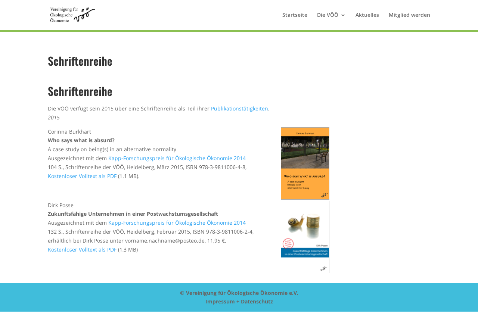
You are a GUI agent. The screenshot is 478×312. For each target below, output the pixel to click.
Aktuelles (367, 15)
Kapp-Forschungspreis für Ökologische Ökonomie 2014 (177, 158)
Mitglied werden (409, 15)
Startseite (294, 15)
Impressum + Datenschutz (239, 301)
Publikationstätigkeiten (239, 108)
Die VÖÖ (327, 15)
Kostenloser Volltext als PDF (82, 176)
